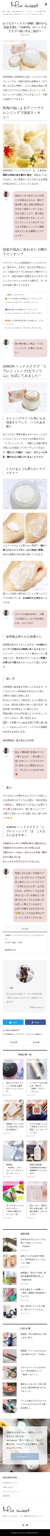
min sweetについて (25, 1456)
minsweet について (10, 1483)
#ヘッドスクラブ (28, 1034)
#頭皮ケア (39, 1034)
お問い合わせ (8, 1487)
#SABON (9, 1034)
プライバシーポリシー (11, 1492)
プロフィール (35, 1007)
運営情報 (6, 1496)
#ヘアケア (17, 1034)
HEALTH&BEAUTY (13, 1030)
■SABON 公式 (10, 950)
